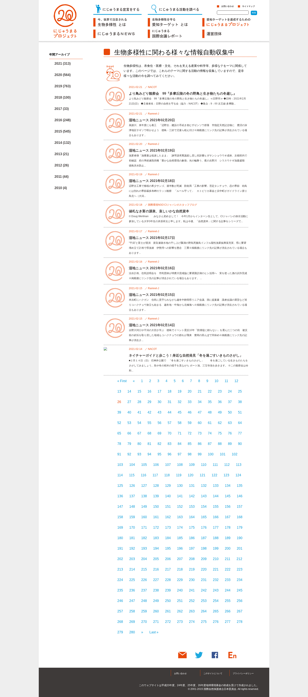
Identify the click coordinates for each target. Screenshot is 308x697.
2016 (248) (62, 120)
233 (227, 580)
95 (159, 454)
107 (168, 464)
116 (143, 475)
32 (179, 402)
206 (168, 559)
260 (156, 611)
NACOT (152, 87)
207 (180, 559)
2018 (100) (62, 97)
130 (180, 485)
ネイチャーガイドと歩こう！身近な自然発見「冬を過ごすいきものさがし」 (186, 355)
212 (239, 559)
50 (230, 412)
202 (120, 559)
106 (156, 464)
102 (234, 454)
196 (180, 548)
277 (227, 622)
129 (168, 485)
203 (132, 559)
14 (129, 391)
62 (220, 423)
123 (226, 475)
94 (149, 454)
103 (120, 464)
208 (192, 559)
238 (156, 590)
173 (168, 527)
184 (168, 538)
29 (149, 402)
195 (168, 548)
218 (180, 569)
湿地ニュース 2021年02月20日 (152, 120)
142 (192, 496)
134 (227, 485)
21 (200, 391)
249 (156, 601)
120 (190, 475)
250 (168, 601)
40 (129, 412)
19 (179, 391)
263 (192, 611)
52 (119, 423)
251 (180, 601)
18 (169, 391)
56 (159, 423)
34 (200, 402)
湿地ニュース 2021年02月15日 (152, 294)
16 (149, 391)
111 (215, 464)
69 (159, 433)
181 (132, 538)
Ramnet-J (153, 113)
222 (227, 569)
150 (156, 506)
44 (169, 412)
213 (120, 569)
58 (179, 423)
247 (132, 601)
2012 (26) (61, 165)
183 (156, 538)
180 (120, 538)
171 (144, 527)
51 (240, 412)
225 (132, 580)
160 (144, 517)
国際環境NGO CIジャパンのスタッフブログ (172, 204)
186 (192, 538)
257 (120, 611)
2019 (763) (62, 86)
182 (144, 538)
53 (129, 423)
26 (119, 402)
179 (239, 527)
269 (132, 622)
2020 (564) (62, 75)
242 (204, 590)
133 (216, 485)
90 (240, 444)
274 (192, 622)
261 (168, 611)
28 (139, 402)
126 (132, 485)
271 (156, 622)
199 (216, 548)
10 (216, 381)
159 (132, 517)
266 (227, 611)
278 (239, 622)
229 (180, 580)
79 (129, 444)
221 (216, 569)
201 (239, 548)
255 (227, 601)
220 (204, 569)
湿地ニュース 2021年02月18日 (152, 181)
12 (236, 381)
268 (120, 622)
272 (168, 622)
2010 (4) (60, 188)
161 (156, 517)
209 (204, 559)
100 (211, 454)
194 (156, 548)
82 (159, 444)
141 (180, 496)
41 (139, 412)
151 (168, 506)
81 (149, 444)
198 (204, 548)
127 (144, 485)
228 (168, 580)
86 (200, 444)
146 (239, 496)
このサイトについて (212, 673)
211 (227, 559)
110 (203, 464)
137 (132, 496)
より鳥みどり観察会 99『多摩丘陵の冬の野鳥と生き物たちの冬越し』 (183, 93)
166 (216, 517)
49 (220, 412)
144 (216, 496)
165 (204, 517)
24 (230, 391)
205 (156, 559)
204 (144, 559)
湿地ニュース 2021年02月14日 (152, 325)
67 (139, 433)
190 (239, 538)
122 (214, 475)
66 (129, 433)
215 (144, 569)
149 (144, 506)
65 (119, 433)
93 (139, 454)
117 (155, 475)
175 (192, 527)
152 (180, 506)
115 (132, 475)
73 (200, 433)
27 (129, 402)
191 (120, 548)
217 (168, 569)
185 (180, 538)
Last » (153, 632)
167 (227, 517)
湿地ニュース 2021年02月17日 (152, 238)
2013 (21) (61, 154)
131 (192, 485)
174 (180, 527)
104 (132, 464)
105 (144, 464)
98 (190, 454)
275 (204, 622)
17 (159, 391)
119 (178, 475)
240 (180, 590)
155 (216, 506)
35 (210, 402)
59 (190, 423)
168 (239, 517)
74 (210, 433)
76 (230, 433)
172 (156, 527)
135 (239, 485)
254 (216, 601)
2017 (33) (61, 109)
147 (120, 506)
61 (210, 423)
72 (190, 433)
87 (210, 444)
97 (179, 454)
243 (216, 590)
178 (227, 527)
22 (210, 391)
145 (227, 496)
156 (227, 506)
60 (200, 423)
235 (120, 590)
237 (144, 590)
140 (168, 496)
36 (220, 402)
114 (120, 475)
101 (222, 454)
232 (216, 580)
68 (149, 433)
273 (180, 622)
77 (240, 433)
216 (156, 569)
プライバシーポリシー (243, 673)
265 (216, 611)
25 (240, 391)
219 (192, 569)
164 (192, 517)
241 (192, 590)
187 (204, 538)
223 (239, 569)
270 (144, 622)
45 (179, 412)
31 (169, 402)
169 (120, 527)
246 (120, 601)
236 (132, 590)
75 (220, 433)
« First (122, 381)
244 (227, 590)
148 (132, 506)
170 (132, 527)
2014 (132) (62, 142)
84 (179, 444)
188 (216, 538)
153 (192, 506)
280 (132, 632)
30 (159, 402)
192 (132, 548)
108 (180, 464)
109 (192, 464)
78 (119, 444)
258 (132, 611)
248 (144, 601)
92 (129, 454)
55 (149, 423)
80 (139, 444)
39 (119, 412)
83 (169, 444)
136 (120, 496)
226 (144, 580)
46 (190, 412)
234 (239, 580)
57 (169, 423)
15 (139, 391)
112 (227, 464)
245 (239, 590)
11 (226, 381)
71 (179, 433)
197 (192, 548)
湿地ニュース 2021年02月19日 (152, 150)
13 (119, 391)
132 (204, 485)
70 (169, 433)
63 (230, 423)
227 (156, 580)
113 (238, 464)
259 (144, 611)
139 (156, 496)
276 (216, 622)
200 (227, 548)
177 (216, 527)
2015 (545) (62, 131)
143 (204, 496)
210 (216, 559)
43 (159, 412)
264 (204, 611)
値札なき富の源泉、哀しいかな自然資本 (159, 211)
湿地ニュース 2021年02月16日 (152, 268)
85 (190, 444)
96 (169, 454)
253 (204, 601)
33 (190, 402)
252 (192, 601)
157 (239, 506)
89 (230, 444)
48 (210, 412)
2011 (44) (61, 176)
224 (120, 580)
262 (180, 611)
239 (168, 590)
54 (139, 423)
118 (167, 475)
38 (240, 402)
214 (132, 569)
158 (120, 517)
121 (202, 475)
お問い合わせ (180, 673)
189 (227, 538)
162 (168, 517)
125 (120, 485)
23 (220, 391)
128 (156, 485)
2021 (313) (62, 63)
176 (204, 527)
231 (204, 580)
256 (239, 601)
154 (204, 506)
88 (220, 444)
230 (192, 580)
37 (230, 402)
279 (120, 632)
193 (144, 548)
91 (119, 454)
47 (200, 412)
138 (144, 496)
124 (238, 475)
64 (240, 423)
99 (200, 454)
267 (239, 611)
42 (149, 412)
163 (180, 517)
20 (190, 391)
